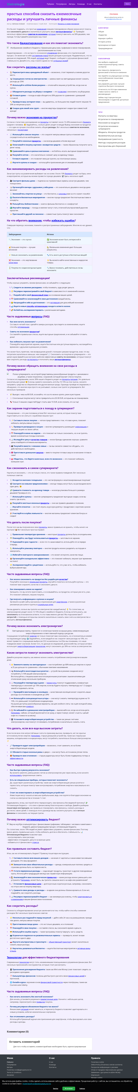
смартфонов (61, 602)
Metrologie (15, 4)
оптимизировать (37, 819)
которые (52, 34)
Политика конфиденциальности (19, 1070)
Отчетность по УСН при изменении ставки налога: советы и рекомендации (112, 91)
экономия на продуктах (41, 117)
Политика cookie (97, 1062)
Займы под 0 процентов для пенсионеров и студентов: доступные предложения (113, 99)
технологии (40, 646)
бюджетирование (31, 43)
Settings (82, 1088)
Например (15, 713)
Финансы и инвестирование (68, 24)
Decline (55, 1088)
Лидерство (102, 35)
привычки (52, 877)
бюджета (87, 122)
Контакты (98, 4)
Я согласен (69, 1088)
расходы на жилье (38, 67)
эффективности (16, 758)
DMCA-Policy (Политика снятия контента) (106, 1065)
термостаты (51, 683)
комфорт (30, 706)
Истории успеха (104, 42)
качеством (13, 262)
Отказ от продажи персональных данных (107, 1070)
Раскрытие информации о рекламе (104, 1067)
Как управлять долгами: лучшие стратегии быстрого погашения (111, 85)
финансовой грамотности (52, 982)
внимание (35, 220)
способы (30, 306)
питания (74, 379)
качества (63, 579)
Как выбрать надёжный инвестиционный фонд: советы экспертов (111, 64)
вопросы (36, 316)
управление (52, 53)
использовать (16, 775)
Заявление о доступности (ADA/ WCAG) (105, 1072)
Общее (101, 31)
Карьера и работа (105, 38)
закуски (39, 452)
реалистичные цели (49, 999)
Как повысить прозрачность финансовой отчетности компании (112, 71)
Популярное (61, 4)
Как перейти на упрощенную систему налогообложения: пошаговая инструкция (113, 78)
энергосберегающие (26, 646)
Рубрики (50, 4)
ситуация (25, 1009)
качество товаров (39, 439)
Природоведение (105, 48)
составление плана (40, 55)
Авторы (72, 4)
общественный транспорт (60, 942)
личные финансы (64, 31)
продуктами (23, 130)
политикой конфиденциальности (37, 1083)
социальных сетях (45, 604)
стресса (35, 842)
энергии (33, 636)
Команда (81, 4)
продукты (44, 122)
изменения (41, 29)
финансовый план (39, 295)
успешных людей (60, 61)
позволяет (62, 91)
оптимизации (41, 306)
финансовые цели (33, 884)
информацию (81, 427)
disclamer (10, 1075)
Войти (128, 4)
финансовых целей (76, 976)
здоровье (63, 194)
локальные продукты (38, 582)
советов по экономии (38, 34)
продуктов (34, 331)
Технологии (14, 957)
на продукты (32, 359)
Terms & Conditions (14, 1072)
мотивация (55, 302)
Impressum (95, 1075)
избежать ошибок (63, 220)
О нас (89, 4)
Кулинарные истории (107, 45)
